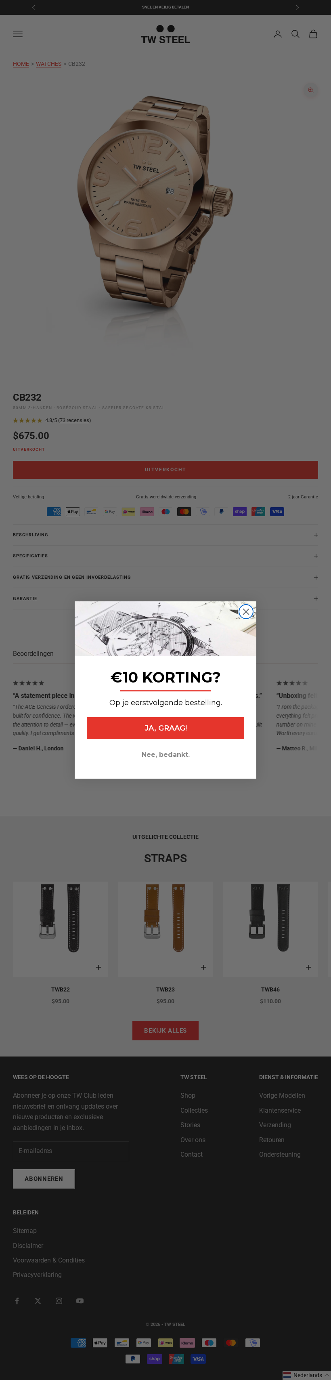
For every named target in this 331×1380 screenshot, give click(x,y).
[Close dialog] (246, 612)
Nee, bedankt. (166, 754)
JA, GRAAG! (166, 728)
